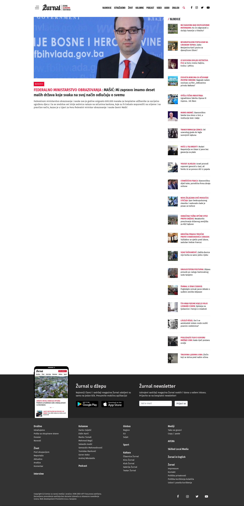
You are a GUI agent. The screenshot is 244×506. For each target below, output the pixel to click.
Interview (39, 473)
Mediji (171, 426)
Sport (126, 444)
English (175, 7)
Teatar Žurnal (129, 470)
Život (130, 7)
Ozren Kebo (84, 454)
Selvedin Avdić (85, 444)
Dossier (37, 437)
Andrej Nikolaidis (87, 458)
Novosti (37, 440)
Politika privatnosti (177, 475)
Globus (127, 426)
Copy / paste (174, 433)
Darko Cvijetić (85, 430)
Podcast (150, 7)
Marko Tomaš (85, 437)
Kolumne (140, 7)
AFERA (171, 441)
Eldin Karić (84, 433)
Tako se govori (175, 430)
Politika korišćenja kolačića (181, 479)
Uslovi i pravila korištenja (180, 482)
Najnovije (107, 7)
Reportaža (38, 455)
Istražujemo (119, 7)
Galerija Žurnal (130, 467)
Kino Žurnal (128, 460)
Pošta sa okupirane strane (46, 433)
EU (124, 433)
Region (126, 430)
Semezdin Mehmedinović (90, 447)
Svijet (125, 437)
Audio (166, 7)
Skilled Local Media (178, 449)
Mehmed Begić (85, 440)
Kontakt (171, 472)
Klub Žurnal (128, 463)
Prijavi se (181, 403)
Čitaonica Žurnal (131, 456)
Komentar (38, 466)
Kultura (127, 452)
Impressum (173, 468)
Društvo (38, 426)
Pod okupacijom (41, 452)
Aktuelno (38, 459)
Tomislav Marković (87, 451)
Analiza (37, 462)
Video (159, 7)
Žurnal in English (176, 457)
